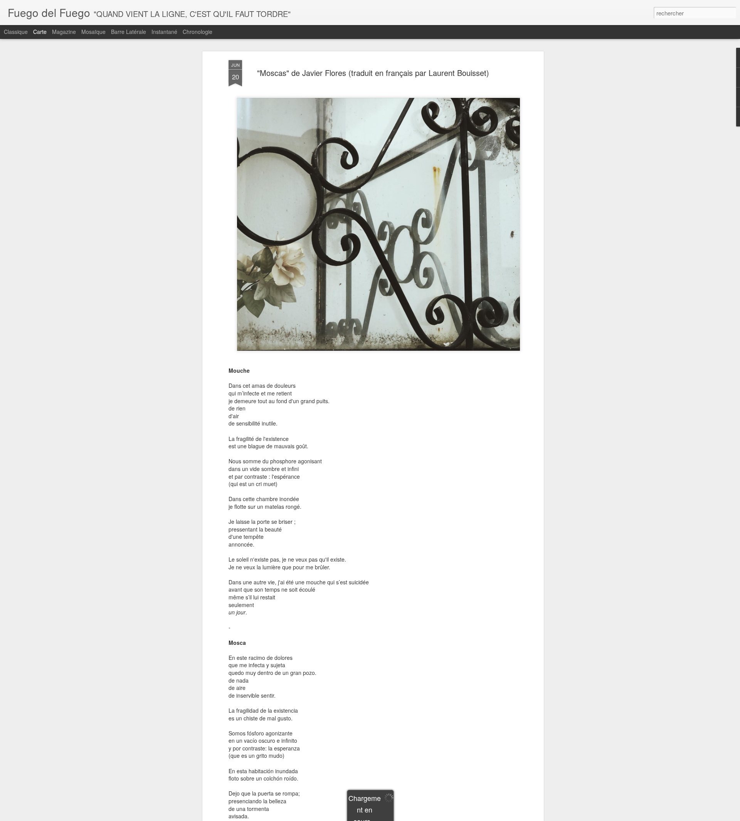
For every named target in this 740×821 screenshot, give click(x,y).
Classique (16, 31)
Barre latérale (128, 31)
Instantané (164, 31)
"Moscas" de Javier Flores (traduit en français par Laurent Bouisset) (373, 72)
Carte (40, 31)
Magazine (64, 31)
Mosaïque (93, 31)
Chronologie (197, 31)
